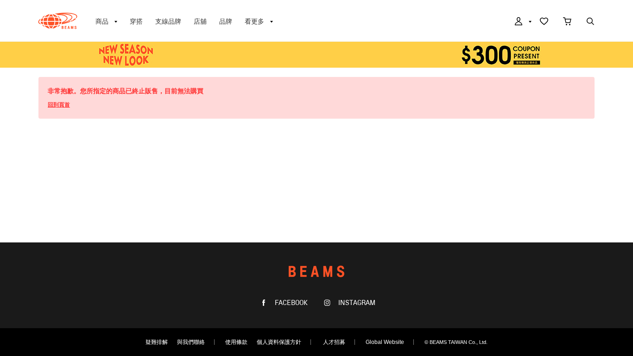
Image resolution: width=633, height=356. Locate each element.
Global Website (385, 342)
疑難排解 (157, 342)
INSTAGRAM (355, 302)
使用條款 (236, 342)
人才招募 (334, 342)
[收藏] (544, 22)
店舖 (200, 21)
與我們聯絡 (191, 342)
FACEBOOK (290, 302)
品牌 (225, 21)
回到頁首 (59, 105)
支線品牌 (168, 21)
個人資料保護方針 (279, 342)
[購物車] (567, 22)
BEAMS (57, 21)
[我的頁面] (522, 22)
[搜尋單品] (590, 22)
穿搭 (136, 21)
